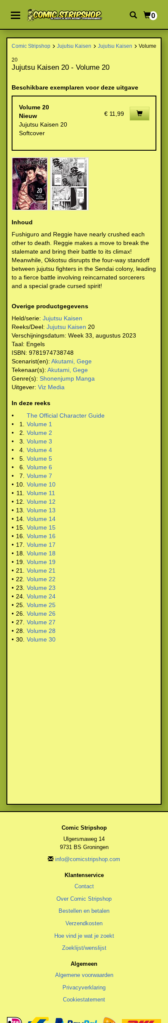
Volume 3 (39, 441)
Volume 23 (41, 587)
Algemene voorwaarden (84, 975)
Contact (84, 886)
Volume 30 (41, 639)
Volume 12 (41, 501)
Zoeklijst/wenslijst (84, 948)
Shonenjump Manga (67, 378)
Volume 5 (39, 458)
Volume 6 (39, 467)
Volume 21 (41, 570)
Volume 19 (41, 561)
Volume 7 (39, 475)
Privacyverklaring (84, 987)
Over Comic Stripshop (84, 899)
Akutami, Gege (71, 361)
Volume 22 (41, 579)
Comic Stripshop (31, 46)
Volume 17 (41, 544)
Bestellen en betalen (84, 911)
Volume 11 (41, 493)
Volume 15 (41, 527)
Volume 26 (41, 613)
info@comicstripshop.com (87, 859)
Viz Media (51, 387)
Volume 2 (39, 432)
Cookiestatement (84, 999)
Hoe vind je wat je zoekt (84, 936)
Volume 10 (41, 484)
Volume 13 (41, 510)
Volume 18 (41, 553)
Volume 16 (41, 536)
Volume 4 (39, 449)
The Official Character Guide (66, 415)
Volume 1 (39, 424)
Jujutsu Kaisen (74, 46)
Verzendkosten (84, 923)
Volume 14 (41, 518)
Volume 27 (41, 622)
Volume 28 (41, 630)
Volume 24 (41, 596)
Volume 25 (41, 604)
